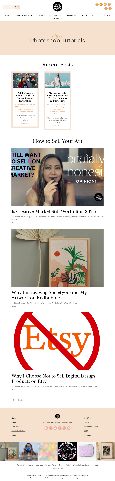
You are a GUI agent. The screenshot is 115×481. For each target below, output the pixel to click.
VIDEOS (56, 19)
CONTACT (106, 15)
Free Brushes (16, 427)
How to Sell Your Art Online (49, 303)
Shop (86, 422)
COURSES (41, 15)
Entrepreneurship (78, 217)
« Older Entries (17, 400)
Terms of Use (57, 468)
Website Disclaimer (81, 465)
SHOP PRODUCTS (22, 15)
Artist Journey (59, 386)
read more (25, 123)
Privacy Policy (65, 465)
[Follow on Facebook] (109, 4)
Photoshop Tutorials (25, 112)
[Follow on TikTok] (101, 4)
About (13, 422)
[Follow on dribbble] (106, 8)
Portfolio (87, 418)
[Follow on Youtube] (105, 4)
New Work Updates (69, 303)
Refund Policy (51, 465)
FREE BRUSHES (56, 15)
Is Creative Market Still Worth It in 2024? (54, 211)
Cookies (94, 465)
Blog (86, 431)
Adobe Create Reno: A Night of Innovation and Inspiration (25, 97)
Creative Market (63, 217)
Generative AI (28, 109)
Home (13, 418)
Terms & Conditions (25, 465)
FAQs (13, 435)
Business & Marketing (47, 217)
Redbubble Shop (91, 427)
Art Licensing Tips (45, 386)
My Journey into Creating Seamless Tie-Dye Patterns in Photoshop (57, 97)
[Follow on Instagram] (97, 4)
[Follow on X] (110, 8)
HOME (8, 15)
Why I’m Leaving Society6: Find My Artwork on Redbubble (49, 295)
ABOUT (85, 15)
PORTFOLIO (72, 15)
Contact (87, 435)
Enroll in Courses (18, 431)
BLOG (94, 15)
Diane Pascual (22, 104)
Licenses (39, 465)
